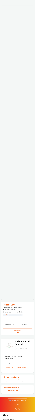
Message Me (9, 367)
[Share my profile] (25, 349)
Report (30, 318)
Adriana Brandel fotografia (22, 342)
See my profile (21, 367)
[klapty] (9, 345)
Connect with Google (19, 400)
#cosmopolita (18, 315)
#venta (5, 315)
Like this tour (8, 324)
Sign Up (17, 409)
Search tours (11, 390)
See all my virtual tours (14, 380)
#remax (11, 315)
